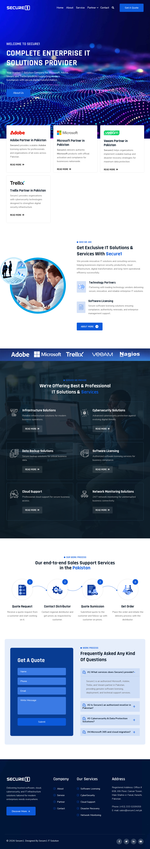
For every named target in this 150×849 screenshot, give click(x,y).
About (69, 7)
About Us (18, 93)
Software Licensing (90, 788)
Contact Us (46, 93)
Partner (91, 7)
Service (80, 7)
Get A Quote (131, 7)
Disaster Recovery (90, 808)
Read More (15, 164)
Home (60, 7)
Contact (104, 7)
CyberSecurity (88, 795)
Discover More (19, 811)
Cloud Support (88, 802)
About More (87, 326)
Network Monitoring (91, 815)
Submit (41, 721)
